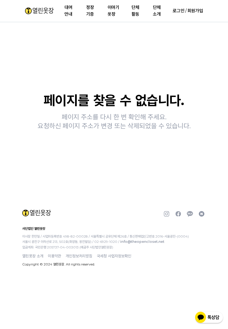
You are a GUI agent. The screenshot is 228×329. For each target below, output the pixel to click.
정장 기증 (90, 11)
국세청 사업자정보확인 (114, 255)
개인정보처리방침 (79, 255)
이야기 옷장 (113, 11)
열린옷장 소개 (32, 255)
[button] (39, 11)
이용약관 (54, 255)
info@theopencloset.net (142, 242)
